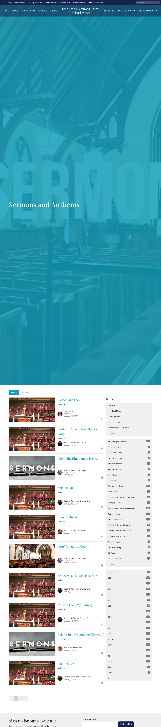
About (15, 10)
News (32, 10)
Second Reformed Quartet (128, 525)
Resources (64, 3)
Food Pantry (7, 3)
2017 (128, 622)
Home (6, 10)
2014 (128, 639)
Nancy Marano (128, 541)
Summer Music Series (96, 3)
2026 (128, 572)
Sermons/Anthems (47, 10)
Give (130, 10)
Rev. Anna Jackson (128, 486)
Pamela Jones (128, 514)
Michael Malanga (128, 519)
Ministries (109, 10)
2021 (128, 600)
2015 (128, 633)
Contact (121, 10)
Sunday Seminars (35, 3)
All (109, 678)
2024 (128, 583)
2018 (128, 616)
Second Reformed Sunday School (128, 497)
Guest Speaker (128, 558)
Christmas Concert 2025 (118, 427)
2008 (128, 672)
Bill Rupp (128, 552)
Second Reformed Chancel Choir (128, 508)
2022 (128, 594)
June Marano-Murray (128, 536)
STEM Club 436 (51, 3)
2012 (128, 650)
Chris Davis (128, 491)
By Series (25, 392)
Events (24, 10)
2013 (128, 644)
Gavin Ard (128, 480)
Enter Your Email (89, 719)
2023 (128, 589)
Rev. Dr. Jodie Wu (128, 458)
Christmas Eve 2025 (117, 416)
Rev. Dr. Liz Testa (128, 469)
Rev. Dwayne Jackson (128, 441)
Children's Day (114, 422)
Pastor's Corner (79, 3)
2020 (128, 605)
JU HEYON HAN (128, 452)
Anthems (112, 405)
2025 (128, 577)
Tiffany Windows (146, 10)
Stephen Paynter (128, 447)
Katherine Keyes (128, 502)
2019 (128, 611)
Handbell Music (114, 411)
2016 (128, 628)
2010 (128, 661)
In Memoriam (20, 3)
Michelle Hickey (128, 547)
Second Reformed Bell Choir (128, 530)
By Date (13, 392)
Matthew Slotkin (128, 463)
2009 (128, 667)
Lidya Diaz (128, 474)
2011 (128, 656)
